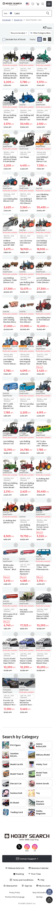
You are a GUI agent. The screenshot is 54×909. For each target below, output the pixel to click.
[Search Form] (42, 4)
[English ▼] (27, 3)
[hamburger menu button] (49, 4)
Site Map (39, 897)
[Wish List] (32, 3)
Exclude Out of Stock (15, 39)
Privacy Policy (14, 892)
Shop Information (39, 892)
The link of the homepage (14, 897)
